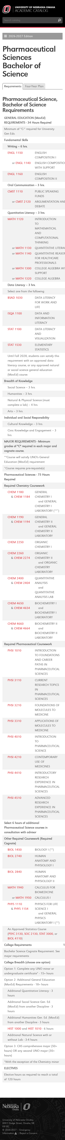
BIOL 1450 (15, 850)
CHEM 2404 (22, 583)
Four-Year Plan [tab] (34, 86)
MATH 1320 (23, 278)
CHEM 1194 (22, 522)
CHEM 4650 (16, 603)
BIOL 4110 (15, 938)
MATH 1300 (23, 268)
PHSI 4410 (14, 773)
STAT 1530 (14, 345)
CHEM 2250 (16, 542)
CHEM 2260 (16, 553)
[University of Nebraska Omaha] (16, 1107)
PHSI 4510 (14, 798)
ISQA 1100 (15, 313)
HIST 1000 (14, 1028)
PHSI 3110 (14, 680)
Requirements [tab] (12, 86)
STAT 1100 (14, 329)
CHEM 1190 (16, 517)
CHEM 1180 (16, 492)
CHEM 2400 (16, 578)
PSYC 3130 (15, 934)
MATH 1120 (15, 219)
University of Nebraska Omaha (35, 7)
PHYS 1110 (15, 904)
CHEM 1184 (22, 497)
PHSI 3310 (14, 721)
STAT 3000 (46, 934)
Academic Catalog (31, 11)
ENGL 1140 (23, 163)
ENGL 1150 (15, 153)
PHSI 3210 (14, 705)
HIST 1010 (34, 1028)
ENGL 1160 (15, 174)
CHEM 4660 (16, 624)
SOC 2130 (31, 934)
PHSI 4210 (14, 757)
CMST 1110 (15, 191)
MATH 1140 (23, 253)
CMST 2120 (23, 202)
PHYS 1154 (21, 909)
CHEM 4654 (22, 608)
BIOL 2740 (15, 856)
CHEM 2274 (22, 558)
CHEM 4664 (22, 628)
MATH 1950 (23, 898)
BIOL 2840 (15, 872)
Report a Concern (28, 1133)
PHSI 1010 (14, 650)
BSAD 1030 (15, 298)
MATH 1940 (15, 887)
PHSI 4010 (14, 737)
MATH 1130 (23, 248)
